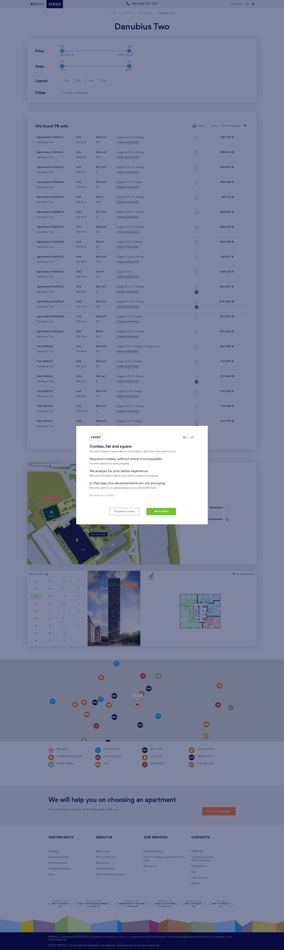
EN (192, 437)
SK (184, 437)
